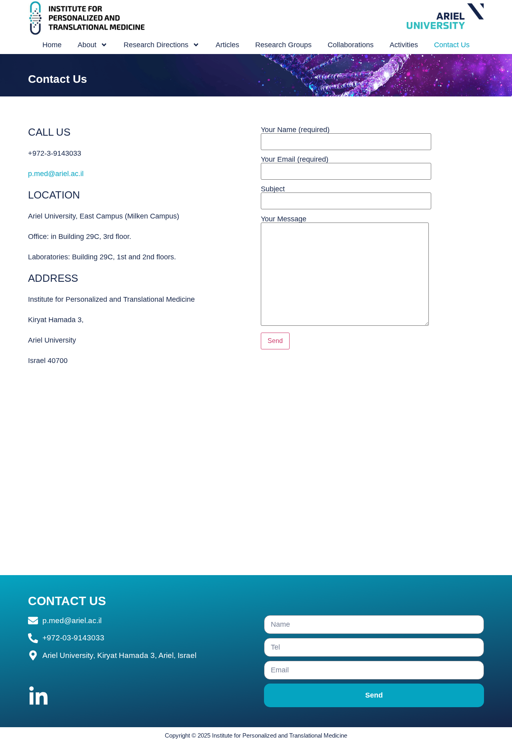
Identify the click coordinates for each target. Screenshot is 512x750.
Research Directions (156, 45)
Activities (404, 45)
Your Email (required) (294, 159)
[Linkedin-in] (38, 696)
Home (52, 45)
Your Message (283, 219)
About (87, 45)
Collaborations (351, 45)
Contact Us (452, 45)
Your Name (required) (295, 130)
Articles (227, 45)
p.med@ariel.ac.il (56, 174)
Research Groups (283, 45)
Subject (273, 189)
